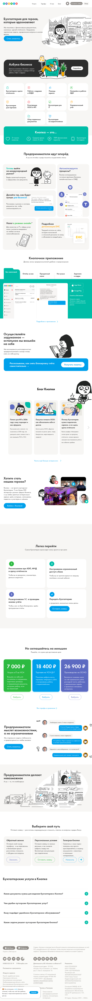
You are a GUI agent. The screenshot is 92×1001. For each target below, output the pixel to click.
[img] (10, 4)
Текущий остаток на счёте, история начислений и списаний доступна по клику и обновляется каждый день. (53, 233)
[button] (86, 3)
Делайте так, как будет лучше (18, 196)
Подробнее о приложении (46, 321)
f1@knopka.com (21, 963)
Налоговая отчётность (10, 978)
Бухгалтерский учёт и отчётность (13, 986)
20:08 (51, 204)
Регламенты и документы (12, 968)
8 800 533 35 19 (8, 963)
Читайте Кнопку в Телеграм (43, 988)
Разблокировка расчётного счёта (14, 982)
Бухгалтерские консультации (12, 980)
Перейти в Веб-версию (9, 951)
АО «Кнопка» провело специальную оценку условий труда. (43, 980)
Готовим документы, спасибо (44, 208)
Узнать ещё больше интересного (46, 461)
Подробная (51, 225)
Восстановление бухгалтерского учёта (15, 984)
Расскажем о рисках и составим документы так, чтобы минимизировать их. (18, 206)
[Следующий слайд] (88, 427)
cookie (16, 989)
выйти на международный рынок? (16, 171)
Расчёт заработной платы (11, 976)
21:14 (50, 209)
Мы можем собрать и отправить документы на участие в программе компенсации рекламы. (41, 200)
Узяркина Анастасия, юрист (38, 197)
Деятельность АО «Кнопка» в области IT (47, 963)
